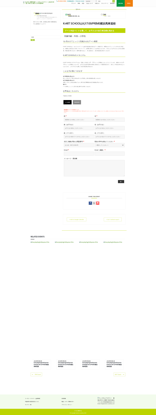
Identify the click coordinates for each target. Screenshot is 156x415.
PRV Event (38, 374)
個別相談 (120, 3)
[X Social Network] (94, 203)
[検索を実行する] (113, 1)
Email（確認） (100, 150)
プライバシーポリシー (67, 404)
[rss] (81, 411)
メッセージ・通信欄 (70, 158)
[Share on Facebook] (90, 203)
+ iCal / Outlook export (112, 219)
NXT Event (118, 374)
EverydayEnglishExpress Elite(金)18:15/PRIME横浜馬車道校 (90, 364)
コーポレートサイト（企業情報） (33, 398)
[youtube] (79, 411)
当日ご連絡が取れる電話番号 (74, 141)
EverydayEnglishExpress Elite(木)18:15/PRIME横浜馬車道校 (65, 364)
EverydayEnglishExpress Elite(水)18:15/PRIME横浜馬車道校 (41, 364)
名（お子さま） (100, 124)
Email (66, 150)
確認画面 (77, 102)
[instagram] (77, 411)
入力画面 (67, 102)
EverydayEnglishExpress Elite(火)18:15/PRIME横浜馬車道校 (114, 364)
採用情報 (64, 398)
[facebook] (75, 411)
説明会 (128, 3)
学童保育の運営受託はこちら (32, 401)
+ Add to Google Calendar (76, 219)
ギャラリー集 (28, 404)
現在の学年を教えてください (105, 141)
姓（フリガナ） (69, 133)
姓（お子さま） (69, 124)
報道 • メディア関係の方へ (68, 401)
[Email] (97, 203)
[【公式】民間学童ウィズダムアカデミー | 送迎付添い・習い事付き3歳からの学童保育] (39, 3)
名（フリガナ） (100, 133)
